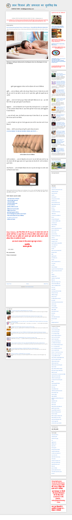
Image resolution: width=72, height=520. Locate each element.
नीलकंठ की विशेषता (54, 224)
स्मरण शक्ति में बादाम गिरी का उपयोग (57, 471)
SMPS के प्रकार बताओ (55, 339)
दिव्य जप (53, 217)
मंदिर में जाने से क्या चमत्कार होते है (56, 250)
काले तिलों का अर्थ (54, 200)
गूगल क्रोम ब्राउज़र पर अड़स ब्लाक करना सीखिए (58, 374)
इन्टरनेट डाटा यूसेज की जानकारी (56, 359)
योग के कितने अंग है (54, 257)
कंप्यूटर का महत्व (54, 366)
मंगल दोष (53, 248)
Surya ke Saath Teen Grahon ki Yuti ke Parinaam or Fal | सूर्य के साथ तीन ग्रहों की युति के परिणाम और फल (60, 141)
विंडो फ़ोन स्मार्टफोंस (54, 413)
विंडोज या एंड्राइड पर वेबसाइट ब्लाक (57, 415)
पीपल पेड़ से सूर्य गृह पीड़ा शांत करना (57, 228)
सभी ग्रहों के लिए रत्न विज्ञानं (13, 198)
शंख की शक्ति (53, 289)
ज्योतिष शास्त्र (54, 213)
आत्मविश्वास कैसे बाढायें (55, 191)
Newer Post (9, 283)
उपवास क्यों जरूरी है (54, 193)
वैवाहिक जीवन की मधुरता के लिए (56, 281)
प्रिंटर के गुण (53, 387)
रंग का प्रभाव (53, 263)
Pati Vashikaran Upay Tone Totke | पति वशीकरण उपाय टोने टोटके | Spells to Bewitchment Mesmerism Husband (28, 332)
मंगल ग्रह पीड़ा (54, 246)
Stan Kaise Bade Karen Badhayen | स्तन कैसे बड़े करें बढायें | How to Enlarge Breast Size (25, 348)
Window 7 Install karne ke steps (57, 352)
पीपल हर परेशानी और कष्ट (55, 230)
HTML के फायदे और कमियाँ (56, 329)
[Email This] (8, 249)
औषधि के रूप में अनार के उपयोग (13, 208)
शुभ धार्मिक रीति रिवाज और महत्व (56, 298)
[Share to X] (10, 249)
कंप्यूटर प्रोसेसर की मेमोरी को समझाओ (57, 368)
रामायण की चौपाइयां (54, 267)
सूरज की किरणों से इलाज (55, 311)
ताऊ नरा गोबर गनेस (54, 455)
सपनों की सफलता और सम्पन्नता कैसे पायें (57, 302)
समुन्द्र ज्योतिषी (54, 309)
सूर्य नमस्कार (53, 313)
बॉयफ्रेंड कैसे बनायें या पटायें (56, 464)
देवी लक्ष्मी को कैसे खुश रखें (55, 219)
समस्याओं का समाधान (54, 307)
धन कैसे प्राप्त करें (54, 222)
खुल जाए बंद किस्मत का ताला (56, 202)
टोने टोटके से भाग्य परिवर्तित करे (56, 215)
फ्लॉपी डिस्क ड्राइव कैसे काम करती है (57, 390)
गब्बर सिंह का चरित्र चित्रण (55, 451)
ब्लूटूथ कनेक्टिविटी (54, 396)
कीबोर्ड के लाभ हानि (54, 372)
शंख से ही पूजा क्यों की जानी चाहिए (56, 291)
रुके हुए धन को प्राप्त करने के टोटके (57, 270)
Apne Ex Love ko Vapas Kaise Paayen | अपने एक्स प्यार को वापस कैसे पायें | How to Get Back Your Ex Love (60, 132)
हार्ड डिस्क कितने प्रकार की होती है (56, 423)
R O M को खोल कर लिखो (55, 333)
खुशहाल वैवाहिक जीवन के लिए (56, 204)
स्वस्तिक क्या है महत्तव (11, 219)
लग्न (52, 272)
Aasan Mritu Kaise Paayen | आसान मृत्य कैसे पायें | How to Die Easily (21, 310)
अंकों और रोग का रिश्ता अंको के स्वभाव (57, 189)
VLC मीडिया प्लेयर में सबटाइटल (56, 342)
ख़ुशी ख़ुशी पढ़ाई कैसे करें (55, 322)
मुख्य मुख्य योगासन (54, 252)
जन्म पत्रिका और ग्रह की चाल (56, 211)
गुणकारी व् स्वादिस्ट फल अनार (12, 206)
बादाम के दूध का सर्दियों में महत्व (56, 462)
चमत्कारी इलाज (54, 206)
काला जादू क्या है (54, 447)
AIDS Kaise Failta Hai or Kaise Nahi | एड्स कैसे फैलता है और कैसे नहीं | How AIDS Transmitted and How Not (60, 82)
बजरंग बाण (53, 237)
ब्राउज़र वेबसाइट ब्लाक (55, 392)
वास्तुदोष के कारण (54, 276)
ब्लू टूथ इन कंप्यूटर (54, 394)
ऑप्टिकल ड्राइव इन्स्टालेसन (55, 361)
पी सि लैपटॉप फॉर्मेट (54, 385)
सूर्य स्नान (53, 315)
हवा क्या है (53, 473)
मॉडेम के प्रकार (54, 404)
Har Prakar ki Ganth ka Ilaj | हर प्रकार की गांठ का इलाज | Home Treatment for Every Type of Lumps (60, 91)
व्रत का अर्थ (53, 287)
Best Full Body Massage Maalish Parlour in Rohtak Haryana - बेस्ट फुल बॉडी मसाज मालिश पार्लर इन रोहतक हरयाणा (27, 27)
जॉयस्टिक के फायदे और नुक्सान (56, 377)
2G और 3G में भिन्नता (55, 328)
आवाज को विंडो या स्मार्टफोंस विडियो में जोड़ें (58, 357)
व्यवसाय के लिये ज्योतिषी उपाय (56, 283)
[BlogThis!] (9, 249)
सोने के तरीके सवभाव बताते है (56, 316)
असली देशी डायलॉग (54, 436)
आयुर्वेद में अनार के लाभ (11, 210)
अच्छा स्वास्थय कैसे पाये (55, 434)
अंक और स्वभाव (54, 187)
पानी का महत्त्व (53, 458)
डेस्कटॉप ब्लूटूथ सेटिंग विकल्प (56, 383)
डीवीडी (52, 381)
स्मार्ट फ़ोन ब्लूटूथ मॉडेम (55, 421)
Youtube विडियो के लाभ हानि (56, 355)
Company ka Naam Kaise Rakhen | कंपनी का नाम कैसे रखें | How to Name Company (60, 100)
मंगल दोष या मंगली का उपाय (12, 203)
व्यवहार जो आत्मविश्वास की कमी (56, 285)
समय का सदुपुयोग (54, 305)
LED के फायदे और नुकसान (55, 331)
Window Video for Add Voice (57, 353)
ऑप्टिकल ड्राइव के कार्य (55, 363)
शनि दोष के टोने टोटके (55, 292)
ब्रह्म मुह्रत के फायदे (54, 241)
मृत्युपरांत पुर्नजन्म (54, 256)
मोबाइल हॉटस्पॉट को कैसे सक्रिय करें (57, 406)
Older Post (46, 283)
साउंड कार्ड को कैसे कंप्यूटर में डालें (56, 419)
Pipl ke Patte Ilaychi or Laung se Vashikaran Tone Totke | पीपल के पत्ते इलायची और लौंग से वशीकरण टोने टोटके (60, 150)
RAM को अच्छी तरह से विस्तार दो (56, 335)
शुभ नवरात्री (53, 300)
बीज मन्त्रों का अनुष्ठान (55, 239)
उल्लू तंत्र (53, 195)
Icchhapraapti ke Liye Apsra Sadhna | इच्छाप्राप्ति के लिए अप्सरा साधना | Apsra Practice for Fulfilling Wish (60, 124)
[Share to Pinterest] (12, 249)
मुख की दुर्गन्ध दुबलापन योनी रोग (13, 212)
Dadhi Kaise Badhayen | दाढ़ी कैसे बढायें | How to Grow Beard (20, 353)
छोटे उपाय (53, 208)
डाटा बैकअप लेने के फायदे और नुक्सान (57, 379)
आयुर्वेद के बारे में (54, 442)
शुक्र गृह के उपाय (54, 296)
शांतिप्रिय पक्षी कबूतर (54, 294)
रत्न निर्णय (53, 265)
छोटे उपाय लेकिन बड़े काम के (12, 200)
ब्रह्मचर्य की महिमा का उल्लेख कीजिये (57, 243)
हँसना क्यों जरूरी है (54, 318)
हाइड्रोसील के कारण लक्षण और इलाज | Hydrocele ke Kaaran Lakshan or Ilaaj (22, 326)
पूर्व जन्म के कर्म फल (54, 233)
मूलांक (52, 254)
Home (27, 283)
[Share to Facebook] (11, 249)
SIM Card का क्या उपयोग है (56, 337)
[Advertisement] (27, 14)
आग (52, 440)
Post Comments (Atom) (29, 286)
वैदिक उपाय (53, 466)
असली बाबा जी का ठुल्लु (55, 438)
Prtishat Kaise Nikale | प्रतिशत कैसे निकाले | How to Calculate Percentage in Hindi (24, 337)
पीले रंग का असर (54, 232)
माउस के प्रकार (54, 402)
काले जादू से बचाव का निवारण (56, 198)
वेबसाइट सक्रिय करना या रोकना (56, 417)
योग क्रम (53, 259)
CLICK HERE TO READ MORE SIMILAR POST (21, 131)
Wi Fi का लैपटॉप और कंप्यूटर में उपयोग (57, 344)
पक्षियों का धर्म (53, 226)
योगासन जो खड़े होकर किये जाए (56, 261)
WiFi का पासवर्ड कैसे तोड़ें (55, 350)
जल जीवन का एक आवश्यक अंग (56, 453)
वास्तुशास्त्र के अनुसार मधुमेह (56, 278)
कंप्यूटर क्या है (53, 445)
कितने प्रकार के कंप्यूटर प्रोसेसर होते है (57, 370)
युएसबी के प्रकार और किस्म (55, 408)
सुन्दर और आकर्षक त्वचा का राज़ (56, 469)
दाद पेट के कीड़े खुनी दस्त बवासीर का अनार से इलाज (16, 213)
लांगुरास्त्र (53, 274)
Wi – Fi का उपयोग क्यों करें (55, 346)
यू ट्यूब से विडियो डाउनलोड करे (56, 410)
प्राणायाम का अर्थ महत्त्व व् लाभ (56, 235)
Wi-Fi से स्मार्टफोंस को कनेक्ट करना (57, 348)
